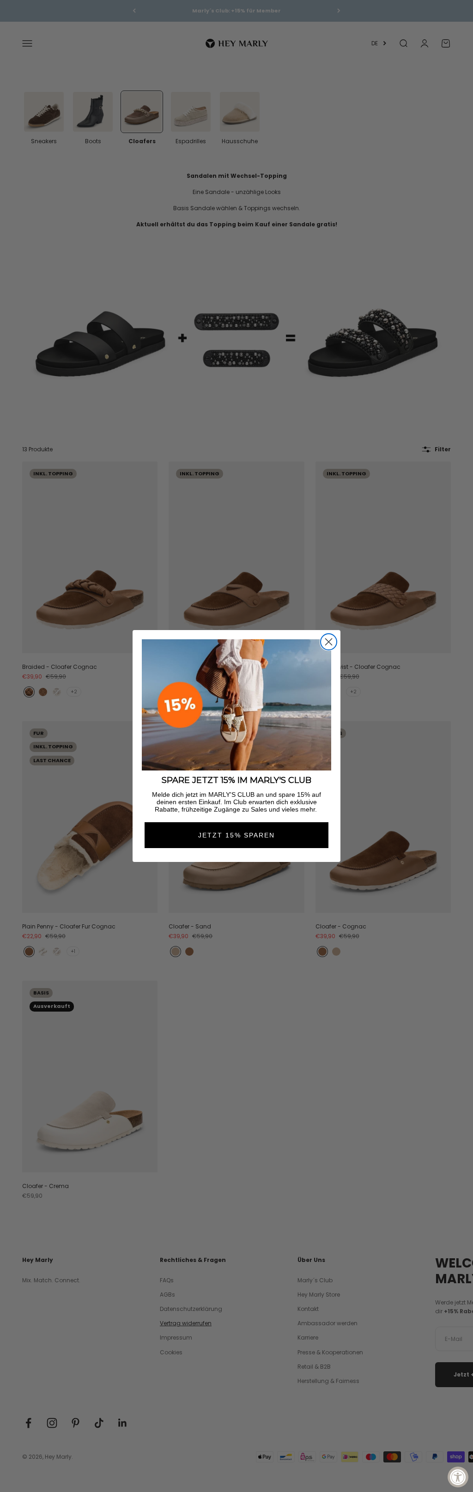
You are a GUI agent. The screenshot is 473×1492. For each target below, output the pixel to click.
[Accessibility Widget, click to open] (458, 1477)
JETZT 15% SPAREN (236, 835)
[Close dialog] (329, 642)
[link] (236, 705)
